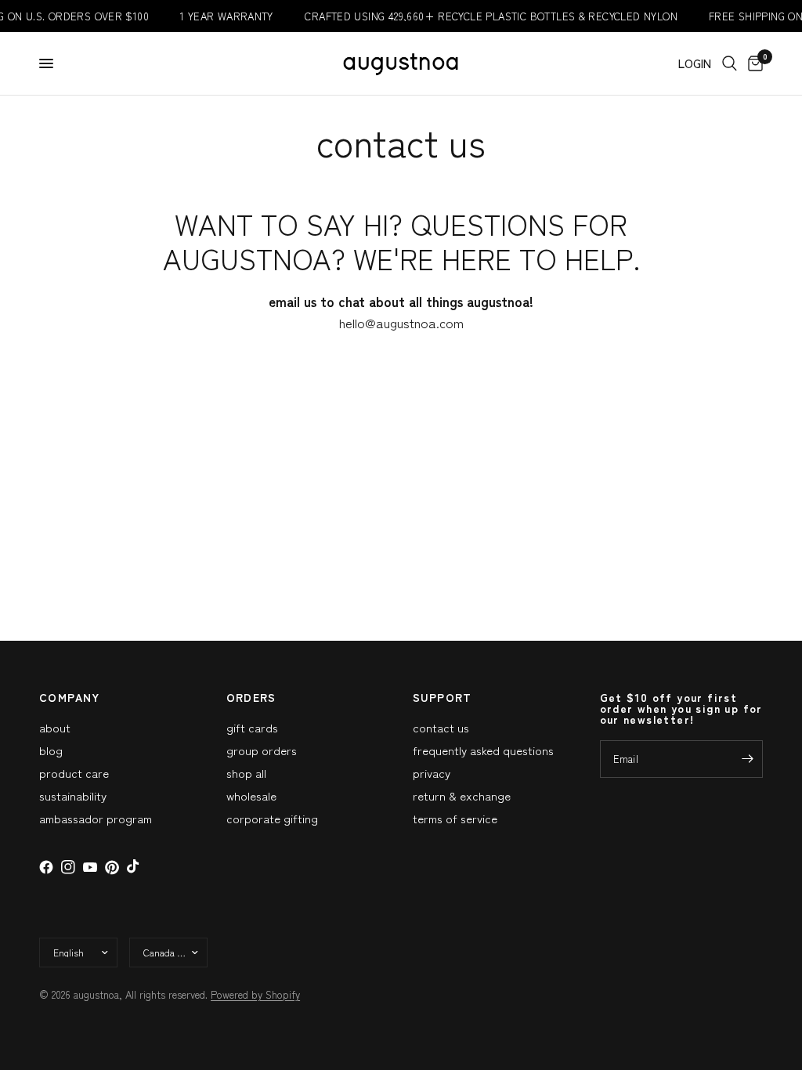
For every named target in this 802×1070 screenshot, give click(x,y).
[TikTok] (134, 867)
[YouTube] (90, 867)
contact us (441, 727)
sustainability (73, 795)
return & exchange (462, 795)
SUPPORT (442, 697)
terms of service (455, 818)
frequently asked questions (483, 750)
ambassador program (95, 818)
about (54, 727)
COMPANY (69, 697)
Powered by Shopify (255, 994)
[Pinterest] (112, 867)
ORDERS (251, 697)
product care (74, 773)
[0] (752, 63)
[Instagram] (68, 867)
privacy (431, 773)
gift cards (252, 727)
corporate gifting (272, 818)
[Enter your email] (747, 759)
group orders (261, 750)
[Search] (729, 63)
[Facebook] (46, 867)
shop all (246, 773)
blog (51, 750)
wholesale (251, 795)
